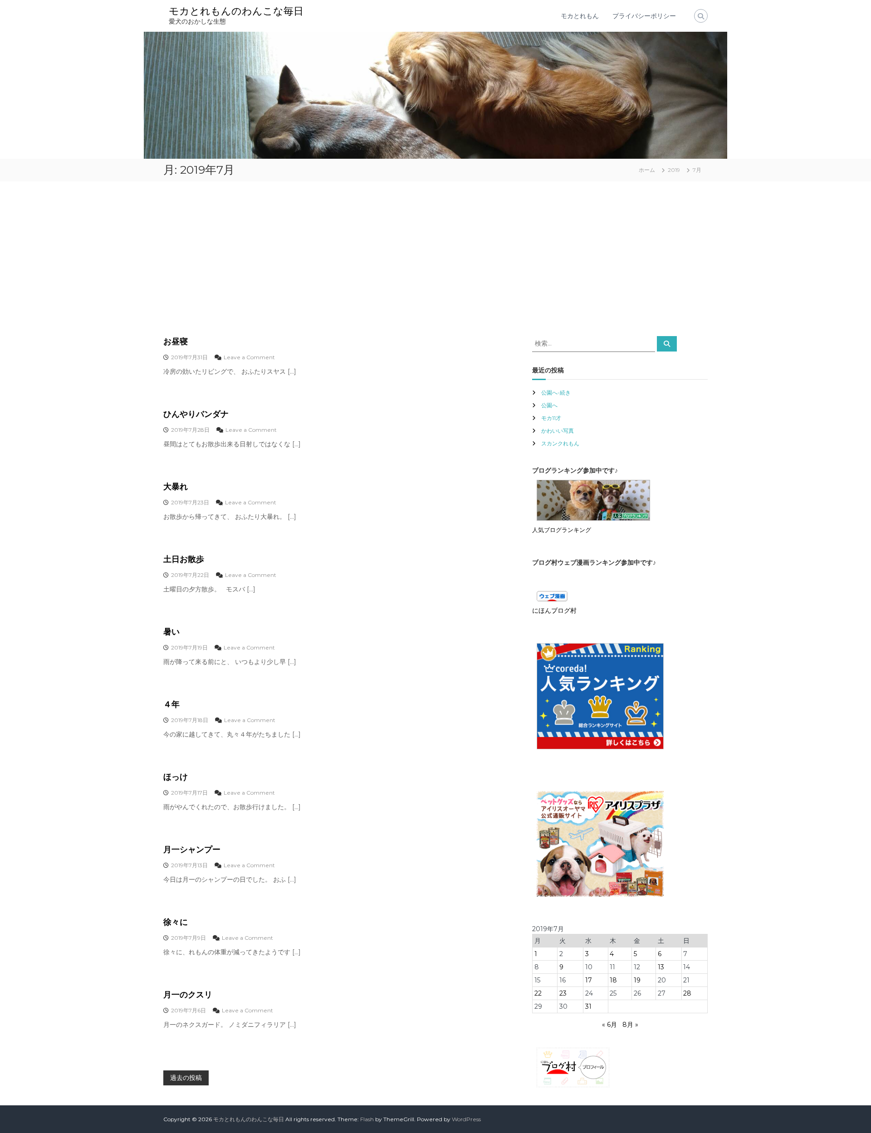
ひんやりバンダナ (196, 414)
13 (661, 967)
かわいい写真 (557, 430)
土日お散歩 (183, 559)
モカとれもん (580, 16)
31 (588, 1006)
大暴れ (175, 487)
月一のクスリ (187, 995)
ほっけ (175, 777)
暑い (171, 632)
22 (538, 993)
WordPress (466, 1119)
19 (637, 980)
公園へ (549, 405)
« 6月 (609, 1025)
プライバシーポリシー (644, 16)
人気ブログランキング (561, 530)
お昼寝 (175, 342)
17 (588, 980)
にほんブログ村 (554, 610)
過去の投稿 (186, 1078)
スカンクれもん (560, 443)
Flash (367, 1119)
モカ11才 (551, 418)
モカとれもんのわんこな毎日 (236, 11)
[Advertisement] (435, 258)
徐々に (175, 922)
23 (563, 993)
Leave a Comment (249, 357)
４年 (171, 704)
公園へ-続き (556, 392)
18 (613, 980)
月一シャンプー (191, 850)
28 (687, 993)
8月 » (630, 1025)
